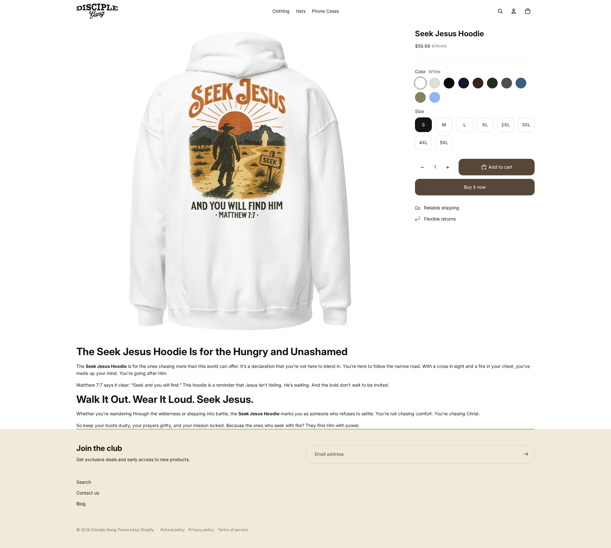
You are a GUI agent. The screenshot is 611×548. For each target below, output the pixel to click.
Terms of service (233, 529)
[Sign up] (526, 454)
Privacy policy (201, 529)
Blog (81, 503)
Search (83, 482)
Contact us (87, 492)
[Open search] (500, 11)
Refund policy (172, 529)
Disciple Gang (103, 529)
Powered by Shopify (136, 529)
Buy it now (475, 187)
